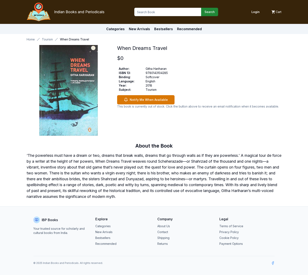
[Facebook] (273, 263)
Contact (162, 232)
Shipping (163, 238)
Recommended (105, 243)
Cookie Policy (229, 238)
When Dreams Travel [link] (74, 39)
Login (255, 12)
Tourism (47, 39)
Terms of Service (231, 226)
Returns (162, 243)
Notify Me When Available (149, 99)
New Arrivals (104, 232)
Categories (115, 29)
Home (31, 39)
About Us (163, 226)
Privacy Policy (229, 232)
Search (209, 12)
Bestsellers (102, 238)
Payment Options (231, 243)
